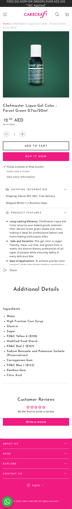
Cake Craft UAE (30, 501)
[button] (57, 14)
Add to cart (36, 146)
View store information (21, 176)
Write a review (36, 422)
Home (6, 23)
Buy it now (36, 156)
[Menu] (5, 14)
